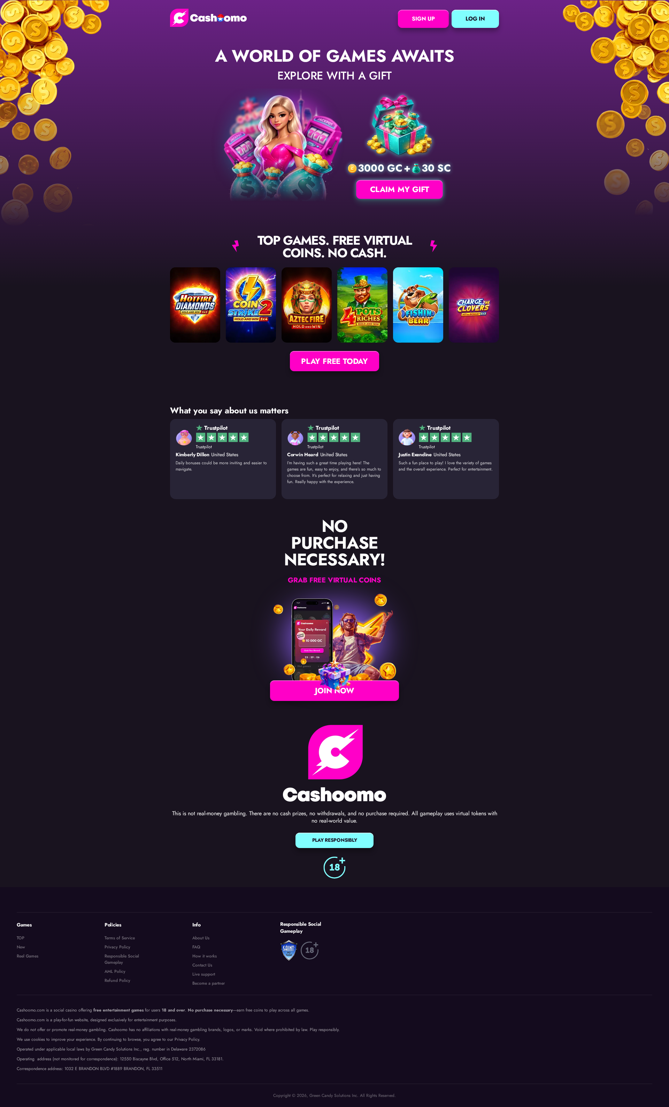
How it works (204, 956)
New (21, 947)
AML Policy (115, 971)
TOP (20, 938)
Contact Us (202, 965)
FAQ (196, 947)
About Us (200, 938)
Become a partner (208, 983)
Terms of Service (120, 938)
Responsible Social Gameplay (122, 959)
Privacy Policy (117, 947)
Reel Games (27, 956)
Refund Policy (117, 980)
